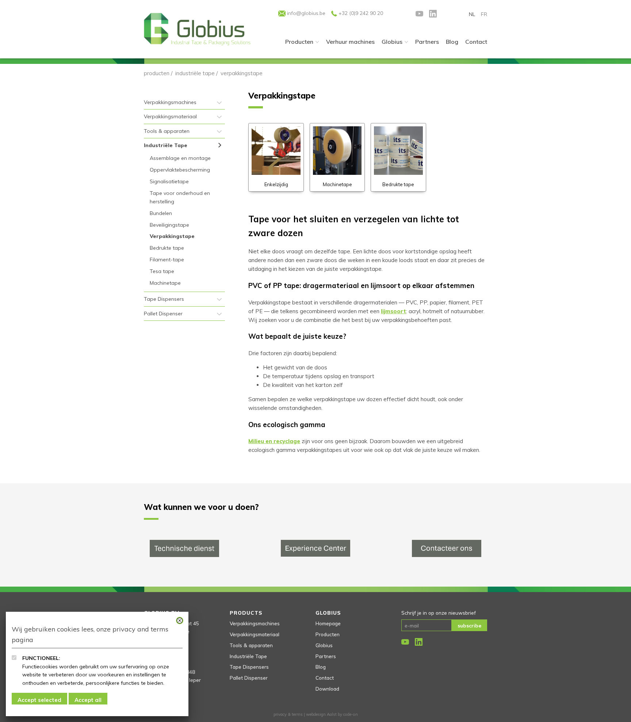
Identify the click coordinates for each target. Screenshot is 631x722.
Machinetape (165, 283)
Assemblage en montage (180, 158)
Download (327, 688)
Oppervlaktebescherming (180, 169)
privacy (280, 714)
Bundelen (161, 213)
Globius (392, 41)
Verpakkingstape (172, 236)
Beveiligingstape (169, 225)
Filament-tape (167, 259)
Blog (321, 667)
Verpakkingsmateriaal (170, 116)
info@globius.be (305, 13)
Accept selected (39, 699)
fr (484, 14)
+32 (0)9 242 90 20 (360, 13)
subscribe (469, 625)
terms (297, 714)
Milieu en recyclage (274, 441)
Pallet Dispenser (163, 313)
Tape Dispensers (164, 299)
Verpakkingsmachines (170, 102)
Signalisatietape (169, 181)
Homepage (328, 623)
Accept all (88, 699)
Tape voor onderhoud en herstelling (180, 197)
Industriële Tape (195, 73)
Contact (325, 678)
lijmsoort (393, 311)
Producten (299, 41)
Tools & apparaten (167, 131)
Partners (326, 656)
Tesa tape (162, 271)
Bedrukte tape (167, 248)
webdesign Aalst (321, 714)
